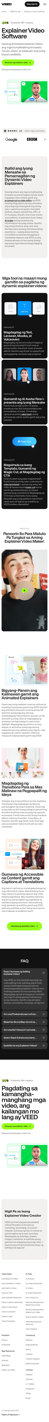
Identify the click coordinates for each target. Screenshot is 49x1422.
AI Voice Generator (34, 1293)
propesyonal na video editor (18, 200)
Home (4, 11)
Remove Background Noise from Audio (35, 1303)
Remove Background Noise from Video (35, 1310)
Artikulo (5, 1360)
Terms (28, 1349)
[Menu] (44, 4)
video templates (11, 484)
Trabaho (29, 1340)
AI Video (29, 1288)
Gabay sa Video (8, 1370)
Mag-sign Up (32, 4)
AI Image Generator (34, 1283)
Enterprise (6, 1345)
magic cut (30, 487)
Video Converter (9, 1312)
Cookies (29, 1354)
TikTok (28, 1393)
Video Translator (8, 1321)
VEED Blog (6, 1356)
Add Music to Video (10, 1279)
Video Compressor (10, 1307)
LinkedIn (29, 1379)
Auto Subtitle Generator (12, 1297)
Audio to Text (7, 1293)
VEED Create (15, 11)
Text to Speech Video (34, 1317)
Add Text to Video (9, 1288)
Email (28, 1398)
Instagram (30, 1389)
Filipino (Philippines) (10, 1415)
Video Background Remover (33, 1323)
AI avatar (9, 220)
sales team (26, 414)
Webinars (6, 1365)
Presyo (4, 1340)
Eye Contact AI (32, 1297)
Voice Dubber (31, 1329)
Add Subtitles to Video (11, 1283)
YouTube (29, 1374)
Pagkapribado (32, 1345)
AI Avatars (30, 1279)
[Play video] (24, 590)
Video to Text (7, 1316)
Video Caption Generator (12, 1302)
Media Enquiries (32, 1363)
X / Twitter (30, 1384)
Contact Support (33, 1359)
